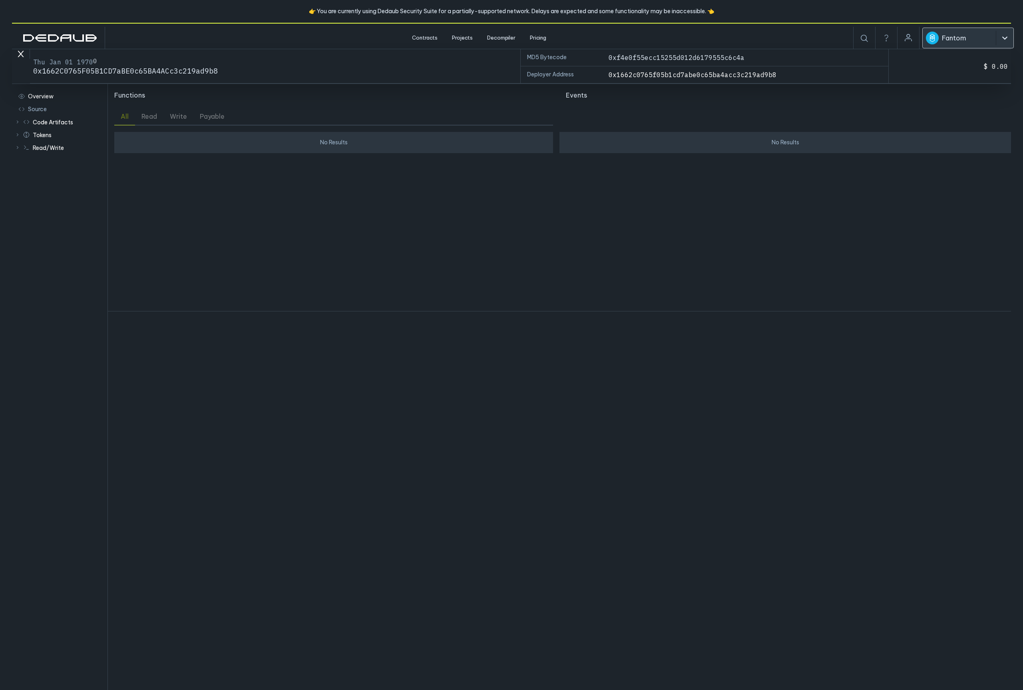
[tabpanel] (333, 218)
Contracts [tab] (425, 37)
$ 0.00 (996, 66)
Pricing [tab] (538, 37)
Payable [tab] (212, 116)
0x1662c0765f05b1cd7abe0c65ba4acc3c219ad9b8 (692, 75)
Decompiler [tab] (501, 37)
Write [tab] (178, 116)
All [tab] (125, 116)
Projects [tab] (462, 37)
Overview (41, 96)
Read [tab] (149, 116)
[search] (864, 38)
